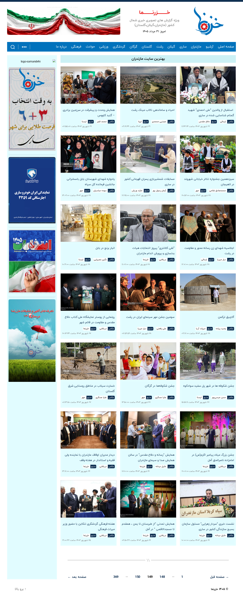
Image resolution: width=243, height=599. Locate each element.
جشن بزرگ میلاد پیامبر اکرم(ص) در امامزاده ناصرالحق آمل (213, 457)
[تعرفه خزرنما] (32, 340)
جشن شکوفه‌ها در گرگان (159, 386)
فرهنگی (76, 47)
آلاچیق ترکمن (226, 317)
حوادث (90, 47)
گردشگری (119, 47)
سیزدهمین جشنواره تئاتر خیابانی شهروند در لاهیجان (209, 181)
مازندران (196, 47)
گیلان (171, 47)
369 (115, 577)
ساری (183, 47)
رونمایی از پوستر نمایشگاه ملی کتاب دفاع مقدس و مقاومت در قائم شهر (90, 319)
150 (137, 577)
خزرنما (214, 589)
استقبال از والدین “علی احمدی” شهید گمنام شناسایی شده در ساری (211, 112)
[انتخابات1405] (32, 261)
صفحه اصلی (226, 47)
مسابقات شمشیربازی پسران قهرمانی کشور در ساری (149, 181)
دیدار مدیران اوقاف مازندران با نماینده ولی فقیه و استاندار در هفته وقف (90, 457)
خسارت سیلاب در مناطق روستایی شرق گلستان (91, 388)
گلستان (147, 47)
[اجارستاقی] (32, 190)
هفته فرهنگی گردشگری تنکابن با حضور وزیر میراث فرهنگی (89, 526)
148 (162, 577)
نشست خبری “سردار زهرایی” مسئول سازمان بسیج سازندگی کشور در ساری (208, 526)
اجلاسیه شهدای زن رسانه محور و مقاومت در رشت (209, 250)
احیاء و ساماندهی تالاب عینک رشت (152, 110)
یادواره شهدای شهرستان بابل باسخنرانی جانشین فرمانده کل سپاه (91, 181)
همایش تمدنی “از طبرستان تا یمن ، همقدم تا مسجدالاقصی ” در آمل (148, 526)
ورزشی (103, 47)
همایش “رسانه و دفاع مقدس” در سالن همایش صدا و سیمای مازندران (151, 457)
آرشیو (209, 47)
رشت (159, 47)
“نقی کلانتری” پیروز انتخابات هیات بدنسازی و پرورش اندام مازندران (153, 250)
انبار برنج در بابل (105, 248)
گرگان (133, 47)
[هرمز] (63, 21)
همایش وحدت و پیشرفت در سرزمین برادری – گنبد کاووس (89, 112)
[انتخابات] (32, 109)
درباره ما (61, 47)
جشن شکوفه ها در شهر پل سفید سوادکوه (208, 386)
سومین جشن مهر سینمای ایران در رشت (150, 317)
